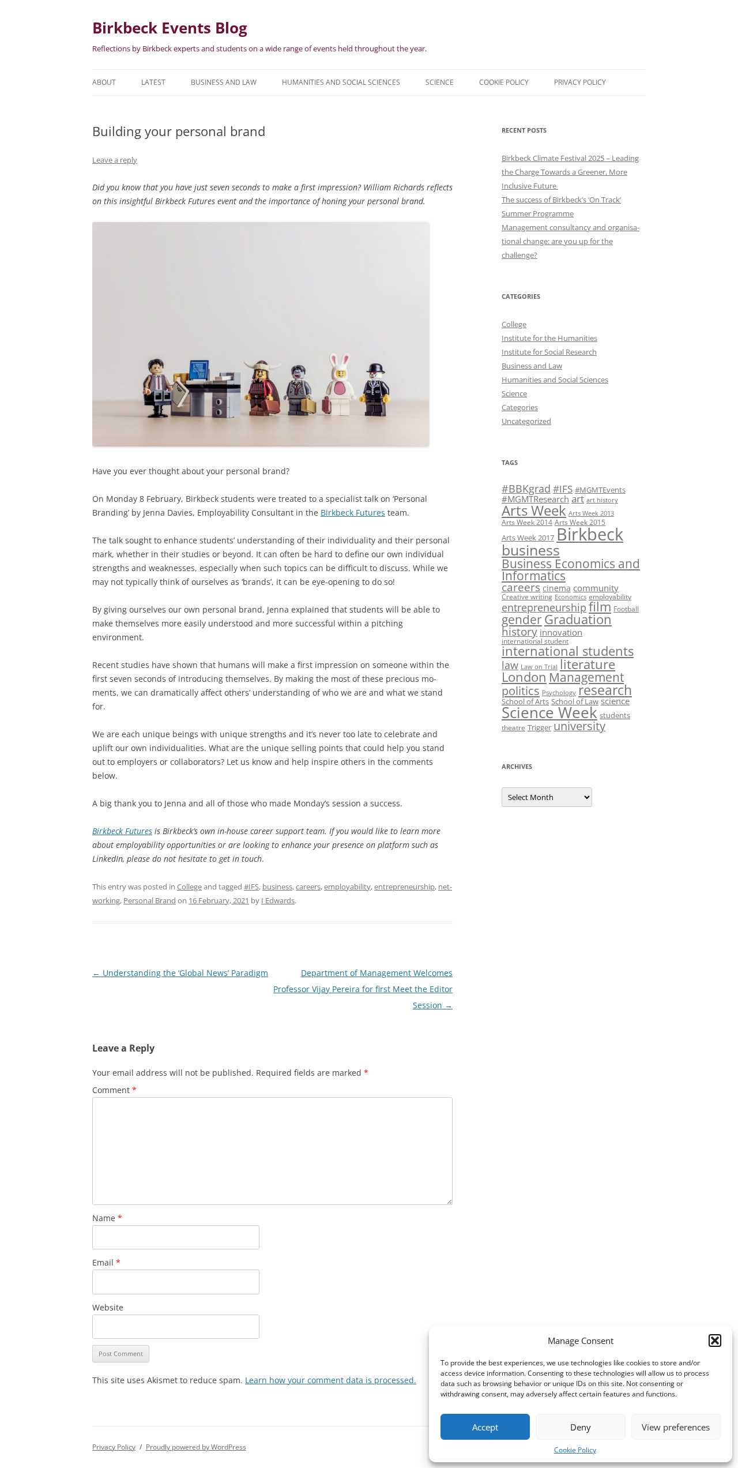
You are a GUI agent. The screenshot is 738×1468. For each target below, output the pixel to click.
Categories (520, 407)
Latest (153, 82)
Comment (114, 1089)
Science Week (549, 713)
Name (107, 1217)
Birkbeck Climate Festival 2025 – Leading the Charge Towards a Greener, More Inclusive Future (570, 172)
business (277, 886)
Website (107, 1307)
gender (522, 619)
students (615, 715)
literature (587, 664)
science (615, 701)
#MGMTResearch (535, 499)
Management (586, 677)
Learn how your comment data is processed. (330, 1380)
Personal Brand (149, 900)
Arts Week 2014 (527, 522)
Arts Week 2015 (580, 522)
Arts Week (534, 510)
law (510, 665)
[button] (715, 1340)
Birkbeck (589, 534)
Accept (485, 1427)
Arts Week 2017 (528, 537)
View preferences (676, 1427)
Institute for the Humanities (549, 338)
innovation (561, 632)
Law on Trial (539, 667)
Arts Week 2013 (591, 513)
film (600, 606)
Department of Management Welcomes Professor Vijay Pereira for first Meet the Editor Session (363, 989)
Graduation (578, 619)
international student (535, 640)
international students (568, 651)
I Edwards (278, 900)
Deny (580, 1427)
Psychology (559, 693)
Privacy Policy (580, 82)
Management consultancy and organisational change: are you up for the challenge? (570, 241)
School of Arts (525, 701)
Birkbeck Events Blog (169, 27)
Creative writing (527, 596)
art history (602, 500)
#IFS (251, 886)
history (519, 631)
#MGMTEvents (600, 490)
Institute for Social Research (549, 352)
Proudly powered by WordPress (196, 1447)
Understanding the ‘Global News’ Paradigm (180, 972)
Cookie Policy (575, 1450)
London (524, 677)
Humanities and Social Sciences (341, 82)
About (104, 82)
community (596, 588)
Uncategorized (526, 421)
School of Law (574, 701)
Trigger (539, 727)
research (605, 690)
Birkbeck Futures (353, 512)
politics (521, 690)
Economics (570, 597)
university (579, 726)
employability (347, 886)
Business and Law (224, 82)
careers (308, 886)
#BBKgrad (526, 488)
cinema (557, 588)
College (189, 886)
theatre (513, 727)
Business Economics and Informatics (571, 569)
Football (626, 608)
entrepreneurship (404, 886)
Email (106, 1262)
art (577, 498)
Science (440, 82)
